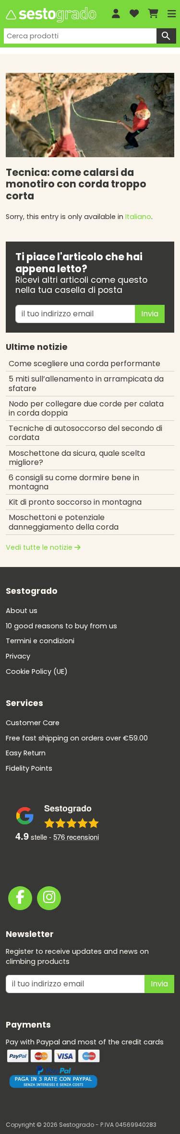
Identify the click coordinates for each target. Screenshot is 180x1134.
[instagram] (49, 898)
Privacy (18, 656)
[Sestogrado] (50, 15)
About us (21, 610)
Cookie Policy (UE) (37, 671)
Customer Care (33, 723)
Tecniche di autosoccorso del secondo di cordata (85, 433)
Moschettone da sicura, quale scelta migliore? (77, 458)
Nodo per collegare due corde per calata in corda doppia (86, 408)
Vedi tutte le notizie (40, 547)
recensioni (76, 837)
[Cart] (153, 14)
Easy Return (26, 753)
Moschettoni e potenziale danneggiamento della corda (64, 522)
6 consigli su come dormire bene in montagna (74, 482)
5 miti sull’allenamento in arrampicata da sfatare (86, 383)
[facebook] (20, 898)
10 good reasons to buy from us (61, 626)
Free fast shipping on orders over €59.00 (77, 738)
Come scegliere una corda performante (84, 363)
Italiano (138, 216)
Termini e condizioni (40, 641)
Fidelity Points (29, 768)
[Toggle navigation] (172, 14)
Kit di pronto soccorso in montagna (75, 502)
